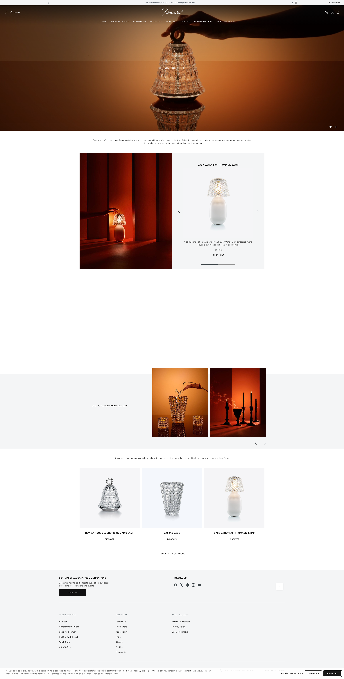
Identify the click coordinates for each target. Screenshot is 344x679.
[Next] (257, 211)
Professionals (334, 3)
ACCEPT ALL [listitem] (333, 673)
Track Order (65, 642)
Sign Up (73, 592)
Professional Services (69, 627)
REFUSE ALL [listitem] (313, 673)
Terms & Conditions (181, 621)
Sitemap (119, 642)
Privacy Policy (178, 627)
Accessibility (122, 632)
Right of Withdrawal (68, 637)
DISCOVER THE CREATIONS (172, 553)
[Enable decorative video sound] (330, 127)
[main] (172, 287)
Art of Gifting (65, 647)
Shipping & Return (67, 632)
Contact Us (121, 621)
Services (63, 621)
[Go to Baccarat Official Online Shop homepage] (172, 12)
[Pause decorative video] (336, 127)
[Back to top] (279, 586)
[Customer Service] (326, 12)
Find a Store (121, 627)
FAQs (118, 637)
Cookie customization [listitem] (292, 673)
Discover (109, 539)
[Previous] (178, 211)
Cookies (119, 647)
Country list (121, 652)
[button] (48, 2)
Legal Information (180, 632)
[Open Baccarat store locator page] (6, 12)
